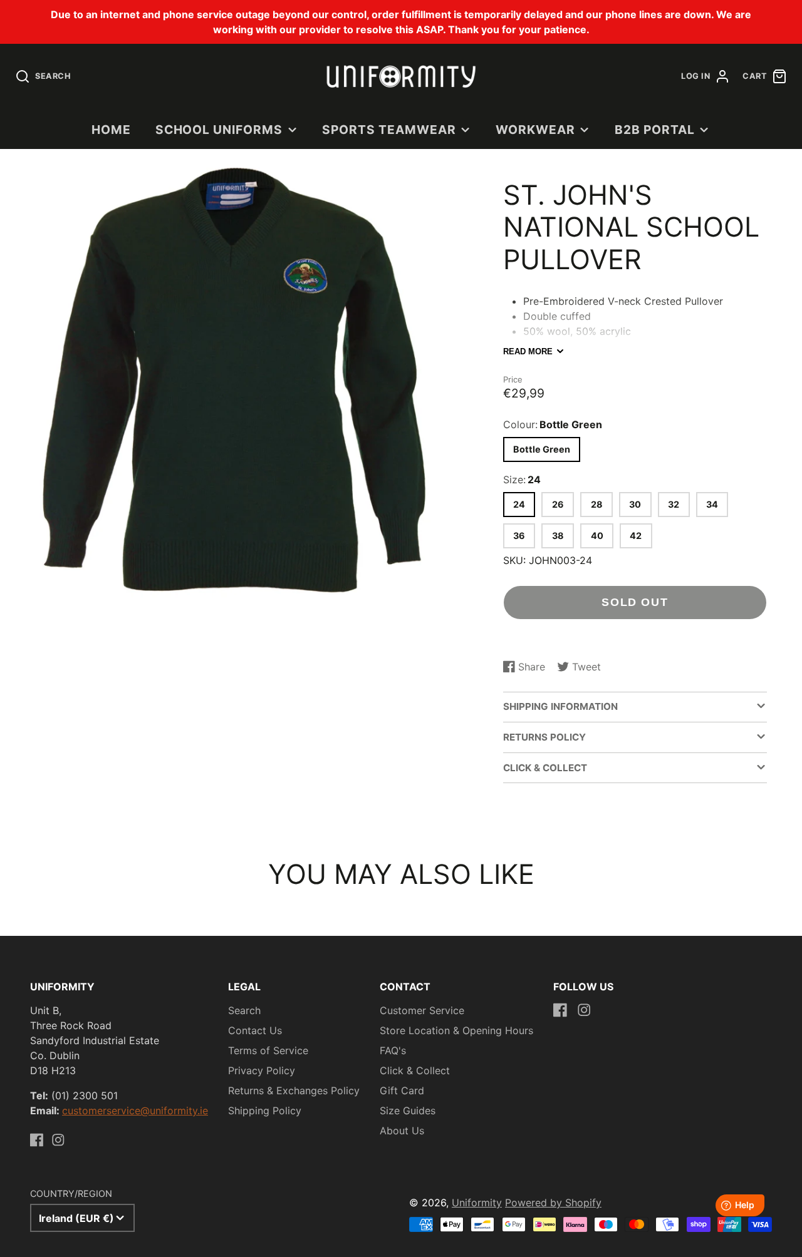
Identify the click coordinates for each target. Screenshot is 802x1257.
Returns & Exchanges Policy (294, 1090)
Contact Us (255, 1030)
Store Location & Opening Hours (456, 1030)
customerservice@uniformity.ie (135, 1110)
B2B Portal (655, 129)
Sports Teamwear (389, 129)
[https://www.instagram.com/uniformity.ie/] (58, 1140)
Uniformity (477, 1202)
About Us (402, 1130)
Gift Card (402, 1090)
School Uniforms (219, 129)
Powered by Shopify (553, 1202)
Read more (528, 351)
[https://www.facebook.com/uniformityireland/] (37, 1140)
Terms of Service (268, 1050)
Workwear (535, 129)
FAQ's (393, 1050)
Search (244, 1010)
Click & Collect (415, 1070)
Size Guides (407, 1110)
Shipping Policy (264, 1110)
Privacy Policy (261, 1070)
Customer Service (422, 1010)
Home (111, 129)
